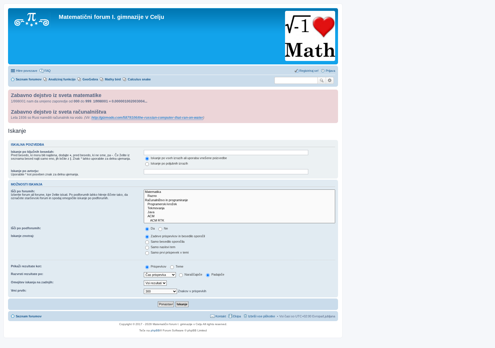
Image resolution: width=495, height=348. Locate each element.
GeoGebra (90, 79)
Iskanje (321, 80)
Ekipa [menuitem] (237, 316)
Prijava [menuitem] (330, 70)
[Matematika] (239, 192)
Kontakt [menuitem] (220, 316)
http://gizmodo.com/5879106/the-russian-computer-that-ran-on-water (147, 118)
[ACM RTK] (239, 221)
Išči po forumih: (23, 191)
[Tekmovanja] (239, 208)
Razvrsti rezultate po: (27, 274)
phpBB (155, 330)
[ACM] (239, 216)
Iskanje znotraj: (22, 236)
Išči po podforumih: (26, 228)
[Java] (239, 212)
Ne (165, 228)
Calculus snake (139, 79)
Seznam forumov (29, 316)
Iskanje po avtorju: (25, 171)
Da (152, 228)
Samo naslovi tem (162, 247)
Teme (179, 266)
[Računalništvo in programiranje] (239, 200)
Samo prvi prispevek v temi (169, 252)
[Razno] (239, 196)
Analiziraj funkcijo (62, 79)
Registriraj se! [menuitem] (309, 70)
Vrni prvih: (18, 290)
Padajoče (217, 274)
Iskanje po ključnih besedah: (32, 151)
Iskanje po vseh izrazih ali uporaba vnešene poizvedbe (188, 158)
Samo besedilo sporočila (167, 241)
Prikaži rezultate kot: (26, 266)
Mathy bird (113, 79)
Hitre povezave (26, 70)
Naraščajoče (193, 274)
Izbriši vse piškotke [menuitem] (261, 316)
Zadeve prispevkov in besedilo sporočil (177, 236)
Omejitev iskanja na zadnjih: (32, 282)
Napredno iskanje (330, 80)
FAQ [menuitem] (47, 70)
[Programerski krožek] (239, 204)
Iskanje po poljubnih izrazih (169, 163)
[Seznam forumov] (34, 18)
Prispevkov (158, 266)
